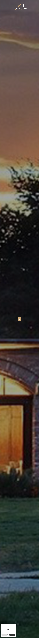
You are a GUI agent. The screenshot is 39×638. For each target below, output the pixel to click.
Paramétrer (5, 634)
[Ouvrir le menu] (37, 2)
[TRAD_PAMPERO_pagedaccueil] (19, 10)
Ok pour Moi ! (12, 634)
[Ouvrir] (19, 319)
